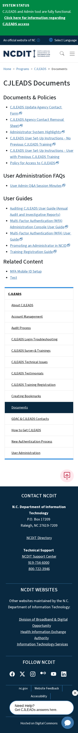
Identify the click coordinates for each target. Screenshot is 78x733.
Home (7, 69)
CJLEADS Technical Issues (29, 362)
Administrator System (35, 132)
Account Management (27, 316)
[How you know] (38, 40)
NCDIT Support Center (39, 556)
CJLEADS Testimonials (27, 373)
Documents (19, 407)
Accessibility (39, 696)
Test (13, 277)
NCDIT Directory (39, 538)
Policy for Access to (32, 163)
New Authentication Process (31, 441)
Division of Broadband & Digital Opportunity (43, 622)
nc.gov (23, 688)
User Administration (25, 453)
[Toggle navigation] (72, 54)
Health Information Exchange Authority (43, 635)
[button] (59, 54)
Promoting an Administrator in (38, 245)
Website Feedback (47, 688)
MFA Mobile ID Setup (26, 271)
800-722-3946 (39, 568)
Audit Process (21, 328)
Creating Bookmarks (26, 396)
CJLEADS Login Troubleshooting (34, 339)
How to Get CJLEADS (26, 430)
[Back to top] (67, 475)
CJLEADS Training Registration (33, 385)
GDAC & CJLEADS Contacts (30, 419)
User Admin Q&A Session (36, 185)
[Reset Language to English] (51, 40)
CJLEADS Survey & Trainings (31, 350)
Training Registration (31, 251)
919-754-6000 (38, 562)
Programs (22, 69)
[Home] (26, 50)
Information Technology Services (42, 644)
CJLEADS (40, 69)
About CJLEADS (22, 305)
